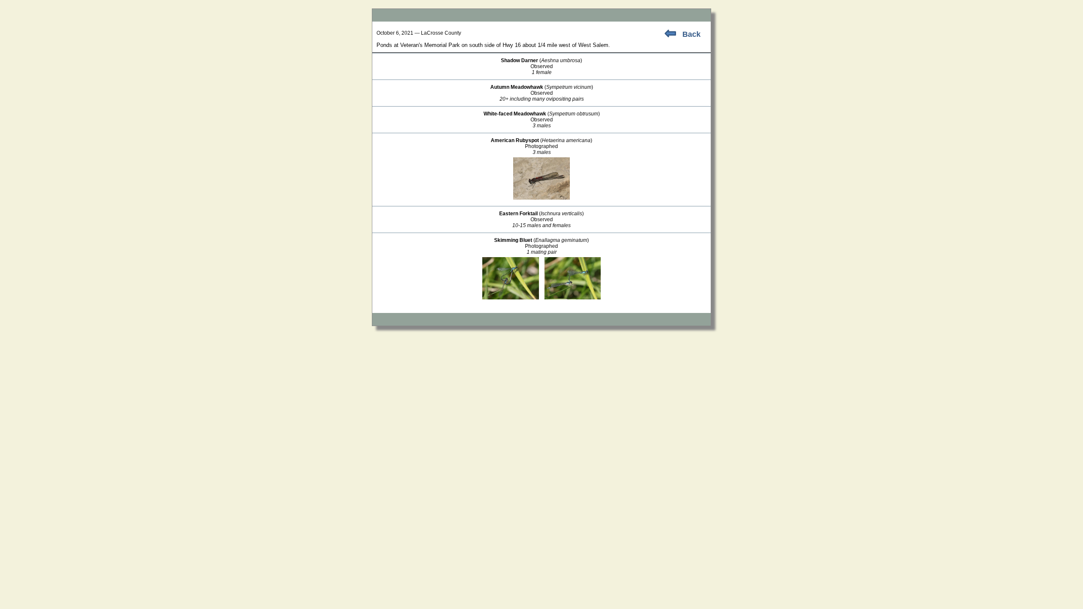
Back (691, 34)
